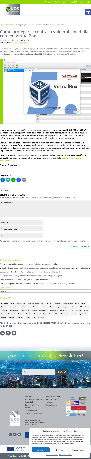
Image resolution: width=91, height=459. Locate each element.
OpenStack (63, 310)
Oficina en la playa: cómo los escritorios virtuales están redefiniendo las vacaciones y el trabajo (37, 283)
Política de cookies (52, 455)
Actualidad (10, 25)
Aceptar (41, 450)
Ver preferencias (78, 450)
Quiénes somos (61, 2)
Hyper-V (74, 307)
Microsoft (4, 310)
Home (2, 25)
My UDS (73, 2)
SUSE (56, 314)
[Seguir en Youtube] (14, 333)
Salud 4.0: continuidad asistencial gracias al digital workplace (24, 279)
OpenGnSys (43, 310)
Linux (87, 307)
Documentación (31, 410)
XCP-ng (27, 317)
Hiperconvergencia (63, 307)
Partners (79, 310)
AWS (42, 303)
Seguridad (23, 43)
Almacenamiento (33, 303)
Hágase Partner (51, 405)
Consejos (4, 307)
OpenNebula (54, 310)
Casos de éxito (68, 303)
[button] (88, 12)
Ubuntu (73, 314)
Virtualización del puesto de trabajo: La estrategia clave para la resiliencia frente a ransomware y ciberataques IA (45, 268)
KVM (81, 307)
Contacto (48, 2)
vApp (80, 314)
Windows (20, 317)
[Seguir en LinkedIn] (2, 333)
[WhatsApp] (13, 180)
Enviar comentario (80, 246)
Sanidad (28, 314)
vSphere (11, 317)
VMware (3, 317)
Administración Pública (17, 303)
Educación (44, 307)
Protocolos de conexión (8, 314)
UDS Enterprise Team (11, 40)
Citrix (77, 303)
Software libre (47, 314)
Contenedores (14, 307)
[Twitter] (8, 180)
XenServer (41, 317)
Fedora (52, 307)
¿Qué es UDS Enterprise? (34, 399)
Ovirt (71, 310)
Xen (34, 317)
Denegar (59, 450)
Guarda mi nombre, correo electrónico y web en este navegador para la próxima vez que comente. (44, 241)
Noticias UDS (25, 310)
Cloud (83, 303)
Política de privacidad (65, 455)
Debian (35, 307)
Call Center (57, 303)
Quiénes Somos (51, 399)
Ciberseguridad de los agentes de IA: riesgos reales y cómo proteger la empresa (31, 276)
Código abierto (26, 307)
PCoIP (86, 310)
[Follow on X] (8, 333)
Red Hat (20, 314)
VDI (86, 314)
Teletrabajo (64, 314)
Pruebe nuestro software (34, 413)
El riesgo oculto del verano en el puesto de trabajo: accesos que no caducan (29, 264)
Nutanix (34, 310)
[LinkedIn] (2, 180)
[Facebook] (18, 180)
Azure (49, 303)
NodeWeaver (14, 310)
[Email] (24, 180)
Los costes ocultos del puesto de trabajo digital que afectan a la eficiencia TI (30, 272)
